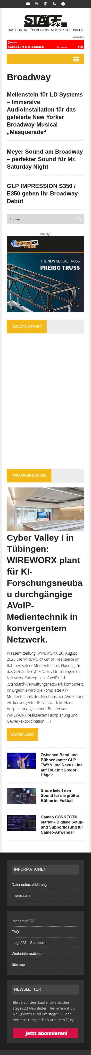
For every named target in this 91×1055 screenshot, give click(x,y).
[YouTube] (28, 3)
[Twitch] (54, 3)
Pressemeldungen (29, 476)
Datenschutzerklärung (29, 885)
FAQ (15, 932)
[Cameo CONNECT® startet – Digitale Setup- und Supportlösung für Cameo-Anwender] (21, 828)
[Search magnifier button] (79, 219)
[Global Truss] (45, 274)
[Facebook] (63, 3)
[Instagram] (46, 3)
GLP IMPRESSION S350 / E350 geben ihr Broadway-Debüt (43, 193)
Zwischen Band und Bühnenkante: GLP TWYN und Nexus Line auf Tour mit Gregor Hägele (62, 765)
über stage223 (23, 921)
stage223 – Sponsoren (29, 943)
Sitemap (18, 964)
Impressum (21, 895)
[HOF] (45, 44)
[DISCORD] (37, 3)
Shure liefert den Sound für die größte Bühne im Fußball (60, 795)
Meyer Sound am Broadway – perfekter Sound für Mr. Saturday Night (45, 159)
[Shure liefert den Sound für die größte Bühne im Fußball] (21, 801)
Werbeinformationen (27, 953)
